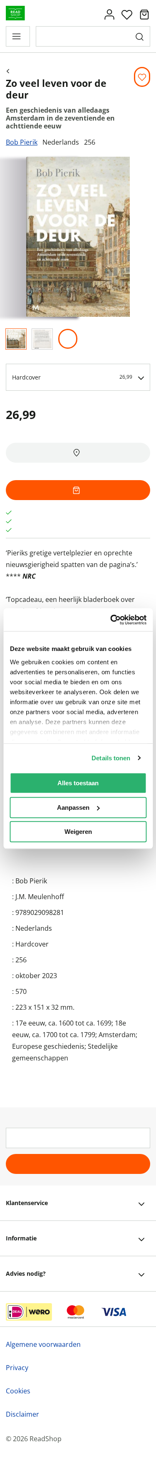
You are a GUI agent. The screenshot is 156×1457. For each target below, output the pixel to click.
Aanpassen (73, 807)
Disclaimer (22, 1414)
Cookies (18, 1390)
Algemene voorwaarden (43, 1344)
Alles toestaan (78, 782)
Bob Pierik (21, 142)
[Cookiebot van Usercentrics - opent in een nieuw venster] (111, 619)
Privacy (17, 1367)
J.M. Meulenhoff (39, 896)
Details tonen (111, 758)
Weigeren (78, 831)
